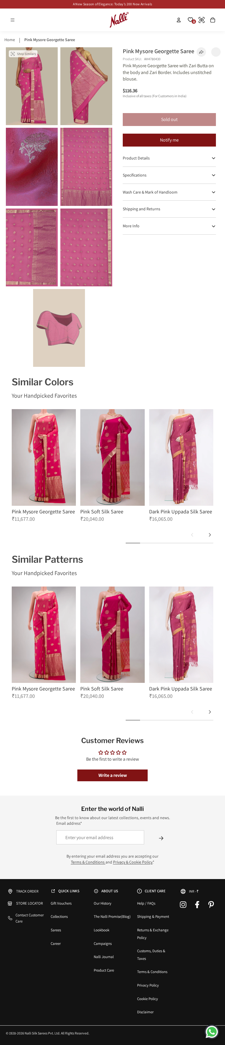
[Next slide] (209, 534)
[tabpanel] (44, 469)
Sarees (56, 930)
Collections (59, 916)
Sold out (169, 119)
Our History (102, 903)
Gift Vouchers (61, 903)
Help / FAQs (146, 903)
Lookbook (101, 930)
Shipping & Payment (153, 916)
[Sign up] (161, 838)
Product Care (104, 970)
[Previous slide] (192, 534)
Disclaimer (145, 1011)
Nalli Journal (104, 956)
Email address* (69, 823)
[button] (12, 20)
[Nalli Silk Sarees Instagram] (183, 904)
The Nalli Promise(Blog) (112, 916)
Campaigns (103, 943)
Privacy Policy (148, 985)
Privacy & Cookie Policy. (133, 862)
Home (9, 39)
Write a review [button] (112, 775)
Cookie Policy (147, 998)
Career (56, 943)
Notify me (169, 140)
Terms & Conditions (88, 862)
